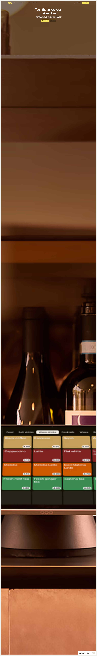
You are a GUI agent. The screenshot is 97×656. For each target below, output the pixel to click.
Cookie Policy (87, 653)
